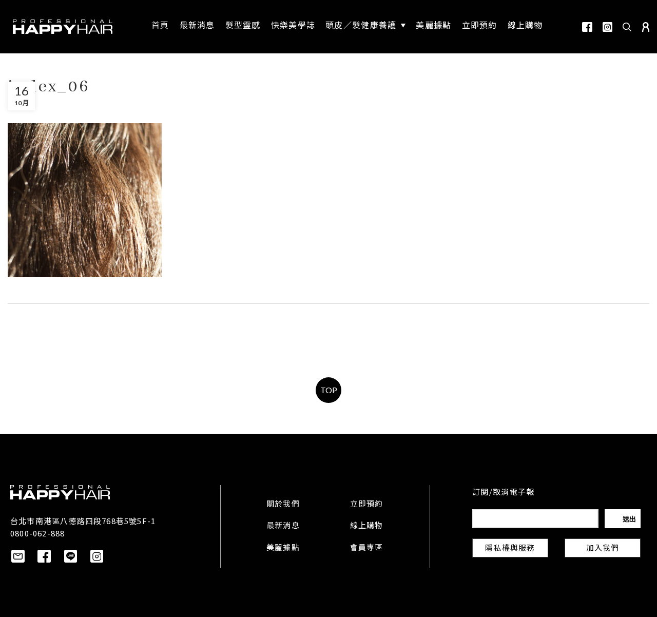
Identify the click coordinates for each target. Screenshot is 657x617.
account (645, 27)
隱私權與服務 (510, 548)
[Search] (627, 26)
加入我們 (603, 548)
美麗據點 (283, 548)
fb (587, 27)
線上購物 (366, 526)
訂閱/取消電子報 (503, 492)
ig (607, 27)
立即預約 (366, 504)
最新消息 (283, 526)
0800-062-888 (37, 533)
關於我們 (283, 504)
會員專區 (366, 548)
